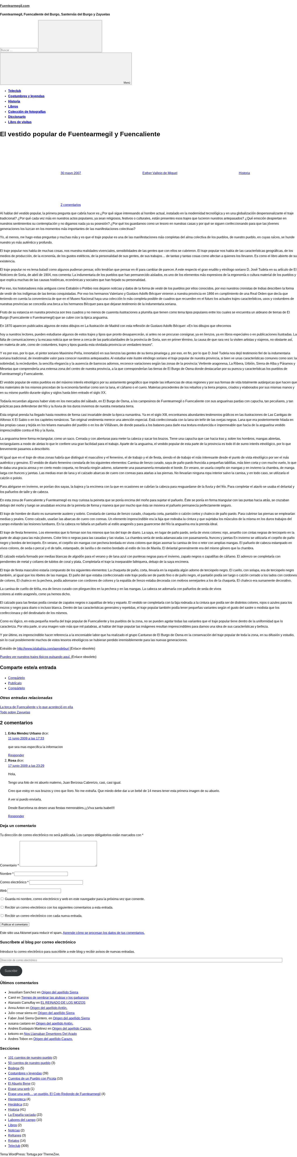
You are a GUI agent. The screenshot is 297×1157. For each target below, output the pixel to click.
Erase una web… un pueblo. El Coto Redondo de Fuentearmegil (54, 1094)
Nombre (7, 873)
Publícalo (15, 683)
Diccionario (17, 116)
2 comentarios (71, 204)
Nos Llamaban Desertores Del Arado (50, 1034)
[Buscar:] (19, 50)
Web (3, 890)
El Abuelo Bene (19, 1083)
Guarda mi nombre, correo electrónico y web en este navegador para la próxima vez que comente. (75, 899)
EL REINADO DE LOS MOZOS (63, 1002)
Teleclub (14, 91)
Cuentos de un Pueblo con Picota (32, 1078)
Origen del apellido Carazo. (72, 1028)
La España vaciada (22, 1115)
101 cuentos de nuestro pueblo (30, 1057)
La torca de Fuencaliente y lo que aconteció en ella (36, 707)
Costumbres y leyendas (26, 96)
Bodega (13, 1068)
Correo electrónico (14, 882)
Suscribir (11, 971)
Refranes (14, 1135)
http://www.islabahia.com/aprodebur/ (43, 648)
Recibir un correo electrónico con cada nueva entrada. (43, 916)
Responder (16, 755)
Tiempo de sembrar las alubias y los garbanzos (55, 997)
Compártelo (16, 678)
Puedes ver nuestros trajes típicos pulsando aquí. (35, 657)
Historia (14, 101)
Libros (13, 106)
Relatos (13, 1140)
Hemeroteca (17, 1099)
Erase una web (19, 1089)
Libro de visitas (20, 122)
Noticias (14, 1130)
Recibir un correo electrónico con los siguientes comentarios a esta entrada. (59, 907)
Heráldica (15, 1104)
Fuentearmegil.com (14, 5)
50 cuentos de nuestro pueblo (29, 1063)
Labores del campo (22, 1120)
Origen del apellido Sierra (59, 992)
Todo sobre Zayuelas (15, 712)
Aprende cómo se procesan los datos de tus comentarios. (104, 933)
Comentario (9, 865)
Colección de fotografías (27, 111)
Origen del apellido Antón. (48, 1008)
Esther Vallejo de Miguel (159, 173)
